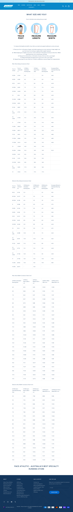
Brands (43, 5)
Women (23, 5)
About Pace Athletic (8, 482)
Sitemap (30, 507)
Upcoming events (7, 488)
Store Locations (7, 485)
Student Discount (7, 492)
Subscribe (54, 492)
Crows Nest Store (21, 490)
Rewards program (7, 483)
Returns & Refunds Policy (39, 485)
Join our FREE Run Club (22, 497)
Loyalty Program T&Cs (39, 487)
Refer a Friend (6, 487)
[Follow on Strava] (15, 502)
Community (31, 7)
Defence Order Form (38, 490)
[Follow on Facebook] (4, 502)
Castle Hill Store (20, 488)
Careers (5, 490)
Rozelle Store (20, 487)
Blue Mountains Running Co (23, 495)
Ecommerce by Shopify (37, 506)
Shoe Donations (7, 493)
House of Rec (20, 483)
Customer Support (38, 483)
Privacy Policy (37, 488)
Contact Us (36, 482)
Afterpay (36, 492)
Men (19, 5)
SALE (38, 5)
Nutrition (29, 5)
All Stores (19, 482)
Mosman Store (20, 493)
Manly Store (19, 485)
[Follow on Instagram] (8, 502)
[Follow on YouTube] (11, 502)
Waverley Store (20, 492)
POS (29, 506)
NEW (35, 5)
